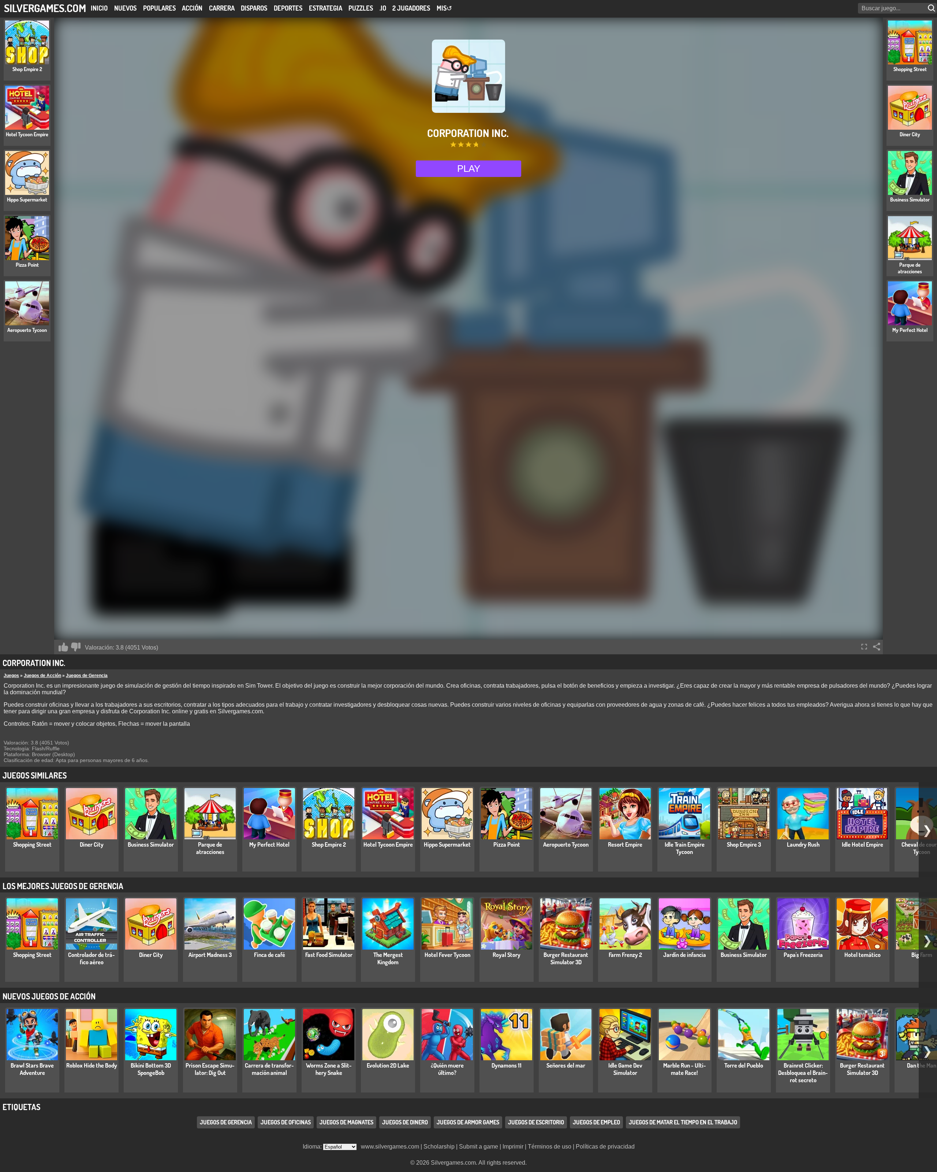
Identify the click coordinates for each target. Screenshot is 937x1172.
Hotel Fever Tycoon (447, 954)
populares (159, 8)
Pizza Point (506, 844)
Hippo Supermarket (447, 844)
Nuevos (125, 8)
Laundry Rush (803, 844)
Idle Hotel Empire (862, 844)
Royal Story (506, 954)
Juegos (11, 675)
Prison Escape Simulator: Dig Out (210, 1069)
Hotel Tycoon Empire (388, 844)
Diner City (92, 844)
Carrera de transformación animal (269, 1069)
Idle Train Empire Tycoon (685, 848)
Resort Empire (625, 844)
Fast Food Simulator (328, 954)
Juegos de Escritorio (536, 1122)
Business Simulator (151, 844)
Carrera (222, 8)
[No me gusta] (76, 647)
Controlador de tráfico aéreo (91, 958)
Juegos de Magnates (346, 1122)
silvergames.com (45, 8)
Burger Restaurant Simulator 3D (566, 958)
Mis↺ (444, 8)
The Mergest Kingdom (388, 958)
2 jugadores (411, 8)
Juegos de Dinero (405, 1122)
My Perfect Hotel (269, 844)
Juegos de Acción (42, 675)
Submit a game (478, 1146)
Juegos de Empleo (596, 1122)
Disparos (254, 8)
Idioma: (313, 1146)
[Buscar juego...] (932, 8)
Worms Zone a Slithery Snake (329, 1069)
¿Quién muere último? (447, 1069)
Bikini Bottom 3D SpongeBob (151, 1069)
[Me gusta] (63, 647)
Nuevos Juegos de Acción (49, 996)
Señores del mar (565, 1065)
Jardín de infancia (684, 954)
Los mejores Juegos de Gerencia (63, 886)
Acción (192, 8)
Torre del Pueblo (743, 1065)
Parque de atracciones (210, 848)
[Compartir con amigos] (876, 646)
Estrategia (325, 8)
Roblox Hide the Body (91, 1065)
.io (383, 8)
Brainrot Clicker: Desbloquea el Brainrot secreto (803, 1073)
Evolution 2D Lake (388, 1065)
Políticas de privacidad (605, 1146)
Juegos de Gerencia (87, 675)
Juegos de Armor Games (468, 1122)
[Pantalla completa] (864, 646)
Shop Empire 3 (744, 844)
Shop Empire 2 (329, 844)
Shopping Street (32, 844)
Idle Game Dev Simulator (625, 1069)
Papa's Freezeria (803, 954)
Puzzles (360, 8)
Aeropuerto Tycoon (566, 844)
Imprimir (513, 1146)
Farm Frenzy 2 (625, 954)
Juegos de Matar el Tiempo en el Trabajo (683, 1122)
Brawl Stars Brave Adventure (32, 1069)
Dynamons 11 (507, 1065)
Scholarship (439, 1146)
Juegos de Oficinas (286, 1122)
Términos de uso (549, 1146)
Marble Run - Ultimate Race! (684, 1069)
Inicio (99, 8)
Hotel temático (862, 954)
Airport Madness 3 (210, 954)
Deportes (288, 8)
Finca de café (269, 954)
